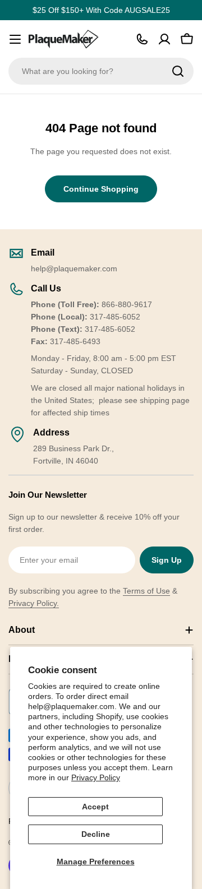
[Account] (164, 39)
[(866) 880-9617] (142, 39)
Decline (95, 834)
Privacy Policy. (33, 603)
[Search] (178, 71)
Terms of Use (146, 590)
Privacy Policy (95, 777)
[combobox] (101, 71)
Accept (95, 806)
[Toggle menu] (15, 39)
